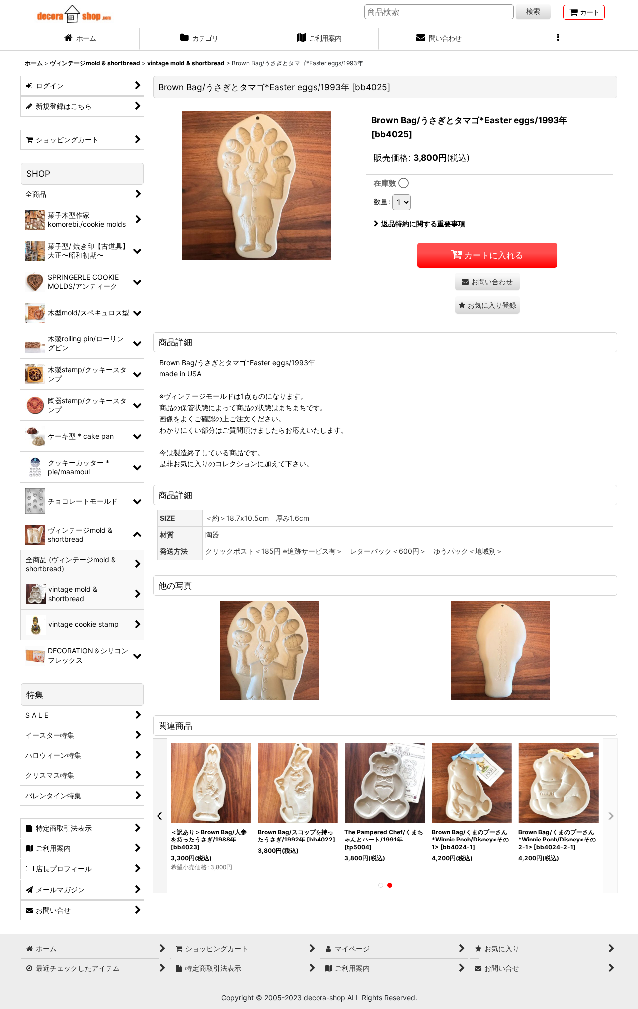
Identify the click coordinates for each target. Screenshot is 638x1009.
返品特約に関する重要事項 (423, 223)
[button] (558, 39)
